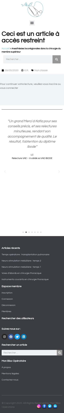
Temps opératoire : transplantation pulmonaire (25, 254)
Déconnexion (8, 305)
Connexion (7, 299)
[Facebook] (11, 336)
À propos (6, 367)
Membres (6, 311)
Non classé (41, 70)
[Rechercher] (57, 59)
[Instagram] (4, 336)
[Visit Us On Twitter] (49, 408)
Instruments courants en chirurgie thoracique (25, 279)
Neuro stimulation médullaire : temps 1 (21, 267)
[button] (32, 23)
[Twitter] (17, 336)
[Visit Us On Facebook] (44, 408)
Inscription (7, 293)
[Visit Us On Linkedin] (55, 408)
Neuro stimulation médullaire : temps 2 (21, 261)
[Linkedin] (23, 336)
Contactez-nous (10, 380)
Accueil (5, 48)
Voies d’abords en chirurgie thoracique (21, 273)
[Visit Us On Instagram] (39, 408)
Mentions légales (10, 373)
